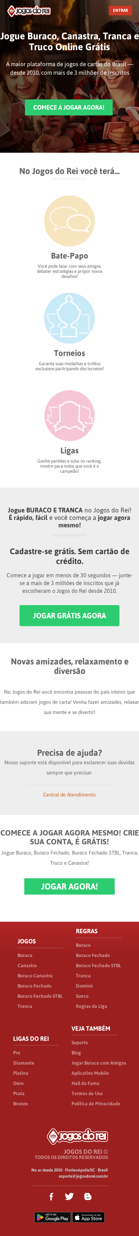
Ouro (18, 1083)
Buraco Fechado (35, 986)
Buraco (25, 955)
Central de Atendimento (69, 795)
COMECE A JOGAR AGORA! (68, 107)
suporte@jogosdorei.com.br (83, 1176)
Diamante (23, 1063)
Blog (76, 1052)
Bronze (20, 1103)
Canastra (27, 965)
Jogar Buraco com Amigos (99, 1063)
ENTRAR (120, 10)
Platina (20, 1073)
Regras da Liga (91, 1006)
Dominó (84, 986)
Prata (19, 1093)
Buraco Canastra (35, 975)
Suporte (80, 1042)
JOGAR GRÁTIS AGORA (69, 615)
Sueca (82, 996)
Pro (16, 1052)
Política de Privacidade (96, 1103)
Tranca (25, 1006)
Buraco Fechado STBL (40, 996)
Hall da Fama (86, 1083)
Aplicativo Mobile (90, 1073)
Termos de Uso (87, 1093)
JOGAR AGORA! (69, 886)
